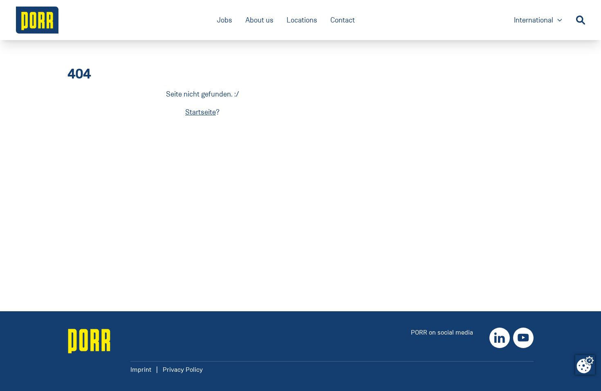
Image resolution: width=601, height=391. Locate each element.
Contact (342, 20)
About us (259, 20)
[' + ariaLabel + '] (37, 20)
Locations (302, 20)
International (538, 21)
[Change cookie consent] (585, 365)
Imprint (140, 369)
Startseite (200, 112)
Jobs (224, 20)
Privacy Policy (183, 369)
